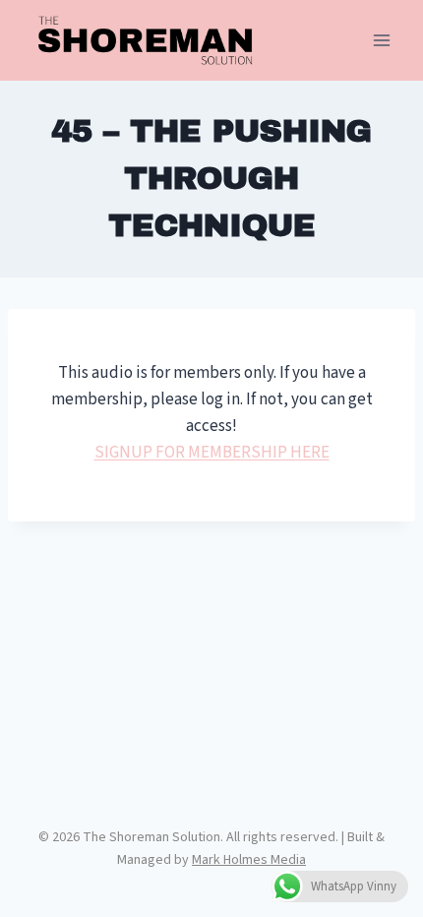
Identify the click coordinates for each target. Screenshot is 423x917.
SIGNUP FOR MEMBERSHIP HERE (212, 452)
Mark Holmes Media (249, 860)
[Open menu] (381, 41)
